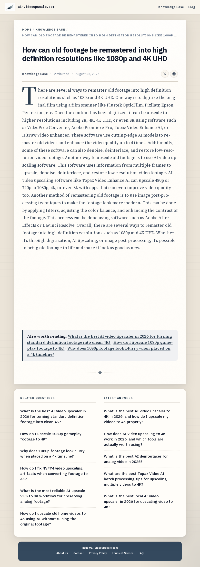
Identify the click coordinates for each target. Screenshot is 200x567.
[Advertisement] (100, 291)
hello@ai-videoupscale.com (100, 547)
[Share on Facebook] (174, 74)
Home (26, 29)
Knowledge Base (171, 7)
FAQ (141, 553)
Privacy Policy (98, 553)
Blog (191, 7)
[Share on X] (165, 74)
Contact (78, 553)
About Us (62, 553)
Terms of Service (122, 553)
